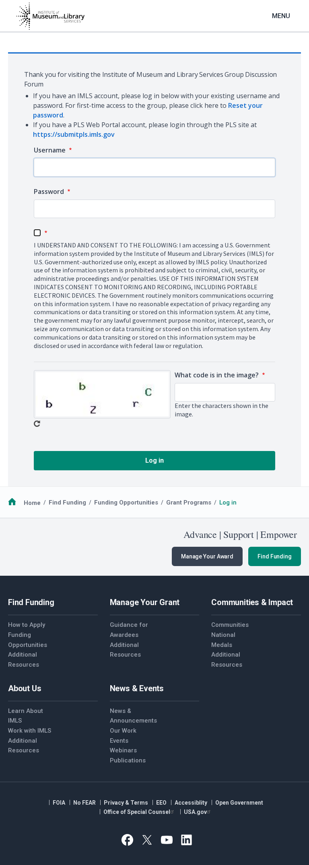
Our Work (123, 730)
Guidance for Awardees (129, 629)
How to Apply (26, 624)
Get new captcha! (37, 423)
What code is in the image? (217, 375)
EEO (161, 802)
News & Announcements (132, 716)
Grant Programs (188, 502)
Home (32, 502)
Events (119, 740)
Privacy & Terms (126, 802)
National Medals (223, 640)
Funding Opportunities (126, 502)
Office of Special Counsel (136, 812)
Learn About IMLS (25, 716)
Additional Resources (23, 659)
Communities (230, 624)
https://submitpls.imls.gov (74, 134)
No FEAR (84, 802)
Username (50, 150)
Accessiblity (191, 802)
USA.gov (195, 812)
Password (50, 191)
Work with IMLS (29, 730)
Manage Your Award (207, 556)
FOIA (59, 802)
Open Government (239, 802)
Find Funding (67, 502)
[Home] (50, 16)
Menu (281, 16)
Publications (128, 760)
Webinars (123, 750)
